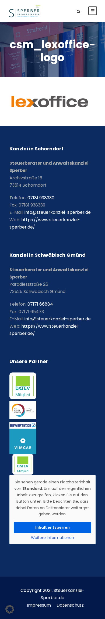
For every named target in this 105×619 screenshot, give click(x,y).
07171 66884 (40, 304)
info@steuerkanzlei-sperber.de (57, 212)
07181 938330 (40, 198)
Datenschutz (70, 605)
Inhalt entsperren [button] (52, 527)
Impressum (39, 605)
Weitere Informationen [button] (52, 537)
